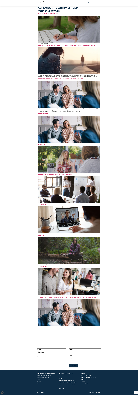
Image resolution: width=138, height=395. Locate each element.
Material (83, 2)
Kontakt (95, 2)
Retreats (38, 383)
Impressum (91, 392)
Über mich (90, 2)
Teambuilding (43, 267)
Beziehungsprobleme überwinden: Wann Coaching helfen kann (60, 79)
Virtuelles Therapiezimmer (48, 14)
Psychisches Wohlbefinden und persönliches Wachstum (46, 373)
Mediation (41, 144)
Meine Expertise (59, 2)
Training (38, 379)
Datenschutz (97, 392)
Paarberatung (43, 114)
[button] (2, 392)
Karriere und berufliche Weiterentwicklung (44, 375)
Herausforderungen (68, 2)
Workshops (39, 381)
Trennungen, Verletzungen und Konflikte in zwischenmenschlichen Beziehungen (67, 297)
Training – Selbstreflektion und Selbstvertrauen (88, 377)
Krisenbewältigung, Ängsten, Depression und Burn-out (68, 382)
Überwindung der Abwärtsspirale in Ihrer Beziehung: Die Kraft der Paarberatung (67, 45)
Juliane (41, 235)
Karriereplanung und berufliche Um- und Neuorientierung (68, 384)
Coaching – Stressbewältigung (86, 375)
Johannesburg (43, 205)
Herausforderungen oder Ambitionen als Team (55, 174)
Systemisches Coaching (85, 383)
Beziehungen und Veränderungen (43, 377)
